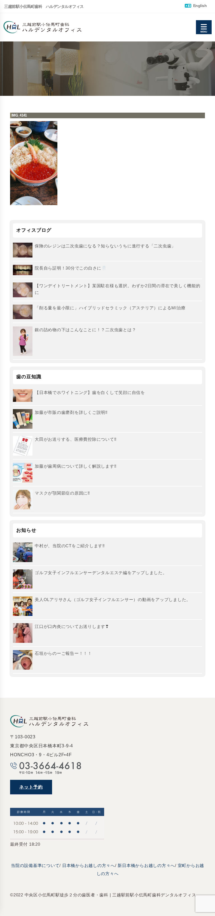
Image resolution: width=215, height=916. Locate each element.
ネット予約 (31, 787)
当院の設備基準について (35, 865)
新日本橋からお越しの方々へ (146, 865)
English (199, 6)
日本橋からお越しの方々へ (88, 865)
